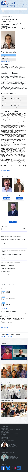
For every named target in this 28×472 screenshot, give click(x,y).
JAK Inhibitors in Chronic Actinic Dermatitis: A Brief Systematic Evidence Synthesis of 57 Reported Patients (13, 322)
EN (6, 11)
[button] (26, 14)
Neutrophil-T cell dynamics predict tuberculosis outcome (11, 316)
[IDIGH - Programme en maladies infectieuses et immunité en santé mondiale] (14, 4)
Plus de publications (5, 327)
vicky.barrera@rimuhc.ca (12, 445)
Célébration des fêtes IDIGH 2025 (8, 268)
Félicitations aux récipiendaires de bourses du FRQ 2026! (13, 247)
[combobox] (14, 9)
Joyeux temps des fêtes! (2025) (7, 265)
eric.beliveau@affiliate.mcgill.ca (13, 457)
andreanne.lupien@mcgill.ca (7, 61)
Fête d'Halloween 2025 (6, 278)
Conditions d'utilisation (5, 438)
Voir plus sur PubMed (5, 170)
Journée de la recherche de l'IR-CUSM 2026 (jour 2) (11, 233)
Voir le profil (7, 198)
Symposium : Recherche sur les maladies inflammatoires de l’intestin (13, 250)
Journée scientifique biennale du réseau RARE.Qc (11, 262)
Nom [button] (3, 96)
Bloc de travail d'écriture (6, 271)
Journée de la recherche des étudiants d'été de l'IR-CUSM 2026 (13, 240)
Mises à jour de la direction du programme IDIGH (11, 243)
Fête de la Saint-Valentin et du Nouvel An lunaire (11, 254)
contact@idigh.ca (4, 435)
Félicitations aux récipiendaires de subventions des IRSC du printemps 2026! (13, 229)
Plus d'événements (5, 308)
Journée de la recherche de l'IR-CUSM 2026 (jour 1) (11, 236)
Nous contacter (3, 434)
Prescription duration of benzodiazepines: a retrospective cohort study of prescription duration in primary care (13, 314)
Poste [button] (12, 96)
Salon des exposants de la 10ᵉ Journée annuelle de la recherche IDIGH (12, 258)
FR (2, 11)
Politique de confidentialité (5, 437)
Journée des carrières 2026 (6, 275)
